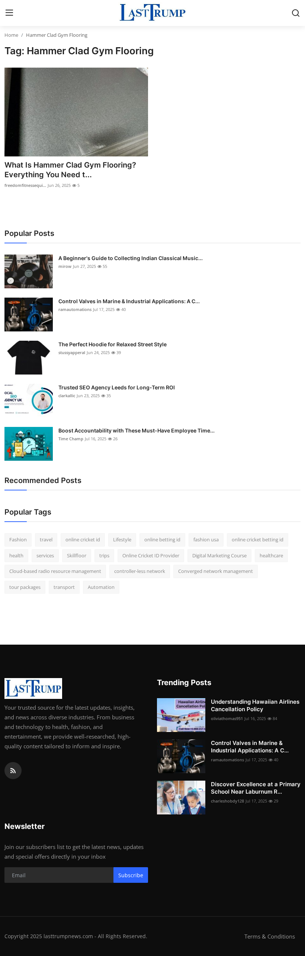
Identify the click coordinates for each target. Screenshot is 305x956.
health (16, 555)
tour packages (25, 587)
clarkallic (66, 395)
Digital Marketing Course (219, 555)
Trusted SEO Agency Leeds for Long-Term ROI (116, 387)
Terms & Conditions (269, 936)
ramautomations (75, 309)
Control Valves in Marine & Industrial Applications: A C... (129, 301)
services (45, 555)
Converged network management (215, 571)
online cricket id (82, 539)
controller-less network (139, 571)
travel (46, 539)
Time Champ (70, 438)
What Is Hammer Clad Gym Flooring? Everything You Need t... (70, 170)
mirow (64, 266)
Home (11, 35)
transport (64, 587)
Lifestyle (122, 539)
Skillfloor (76, 555)
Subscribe (130, 875)
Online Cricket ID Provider (150, 555)
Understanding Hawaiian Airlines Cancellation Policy (255, 705)
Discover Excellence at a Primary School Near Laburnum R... (256, 788)
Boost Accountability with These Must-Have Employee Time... (136, 430)
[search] (295, 13)
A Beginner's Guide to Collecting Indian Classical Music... (130, 258)
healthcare (271, 555)
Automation (101, 587)
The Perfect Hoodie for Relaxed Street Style (112, 344)
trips (104, 555)
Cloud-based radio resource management (55, 571)
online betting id (162, 539)
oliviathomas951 (227, 718)
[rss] (13, 770)
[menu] (9, 13)
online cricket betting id (257, 539)
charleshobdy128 (227, 801)
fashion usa (206, 539)
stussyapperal (71, 352)
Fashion (18, 539)
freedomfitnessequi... (25, 185)
